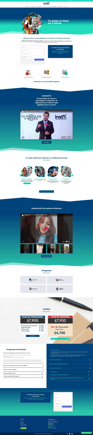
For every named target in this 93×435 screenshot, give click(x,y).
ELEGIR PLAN (32, 335)
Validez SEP (60, 6)
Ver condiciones (53, 183)
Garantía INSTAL (33, 6)
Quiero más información (47, 191)
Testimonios (39, 6)
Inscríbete (27, 6)
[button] (86, 433)
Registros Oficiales (23, 424)
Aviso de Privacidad (23, 425)
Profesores (45, 6)
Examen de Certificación (52, 6)
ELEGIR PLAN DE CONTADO (60, 338)
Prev (21, 175)
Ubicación (66, 6)
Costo (21, 420)
